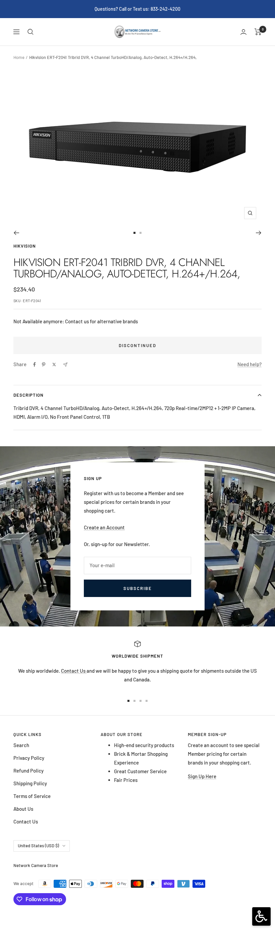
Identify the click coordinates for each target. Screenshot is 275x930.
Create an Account (104, 527)
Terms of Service (32, 796)
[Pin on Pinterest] (43, 364)
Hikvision (24, 246)
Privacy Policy (28, 758)
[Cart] (258, 31)
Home (18, 57)
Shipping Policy (30, 783)
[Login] (243, 32)
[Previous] (16, 232)
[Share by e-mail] (65, 364)
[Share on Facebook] (34, 364)
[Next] (259, 232)
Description (28, 395)
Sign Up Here (202, 776)
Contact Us (74, 671)
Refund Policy (28, 771)
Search (21, 745)
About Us (23, 809)
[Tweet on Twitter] (54, 364)
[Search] (31, 32)
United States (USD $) (38, 845)
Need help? (249, 364)
